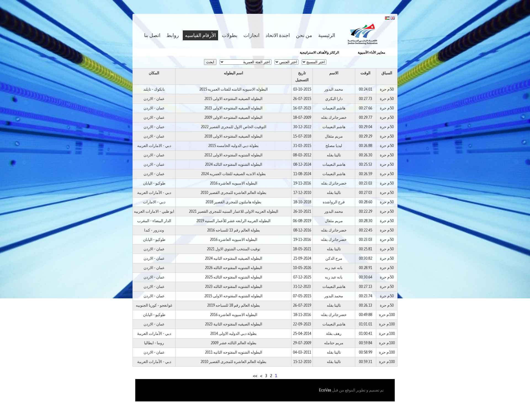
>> (255, 375)
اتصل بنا (152, 35)
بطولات (229, 35)
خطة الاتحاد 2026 (383, 52)
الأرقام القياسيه (200, 35)
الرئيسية (326, 35)
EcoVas (325, 390)
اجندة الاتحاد (278, 35)
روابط (172, 35)
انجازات (251, 35)
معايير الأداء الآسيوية (340, 52)
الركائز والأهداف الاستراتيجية (288, 52)
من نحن (304, 35)
